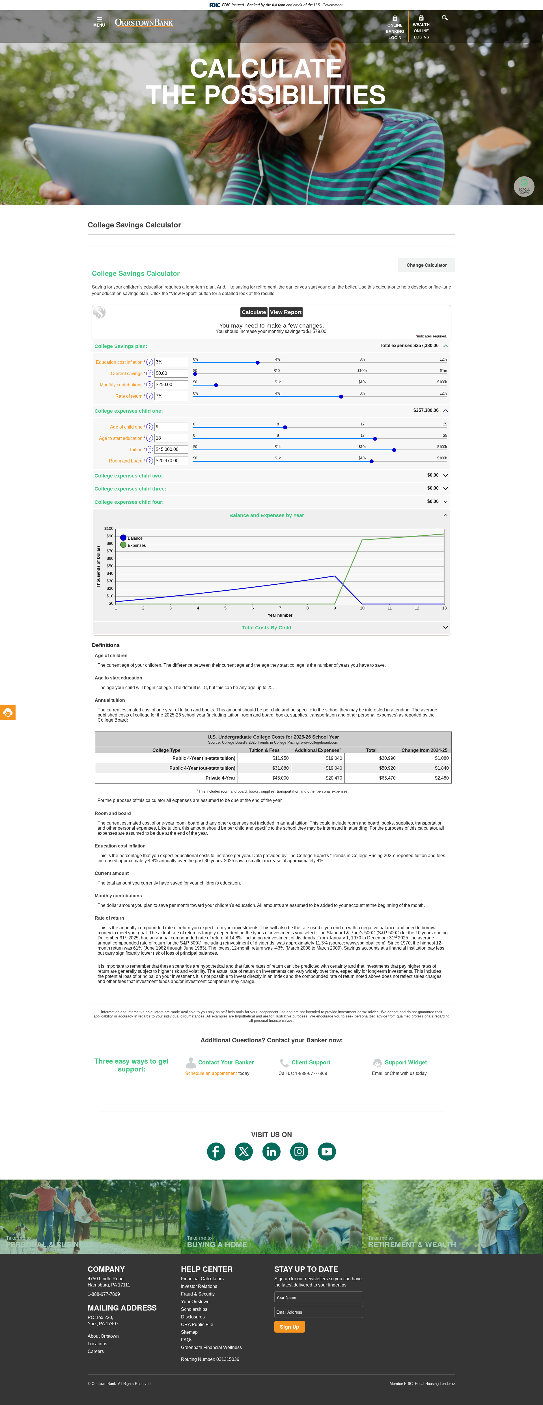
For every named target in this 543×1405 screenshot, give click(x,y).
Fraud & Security (198, 1294)
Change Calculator (427, 265)
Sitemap (189, 1332)
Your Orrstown (195, 1301)
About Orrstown (103, 1336)
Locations (97, 1343)
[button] (271, 346)
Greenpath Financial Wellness (211, 1347)
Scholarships (194, 1309)
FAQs (186, 1339)
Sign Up (289, 1326)
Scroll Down (524, 191)
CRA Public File (197, 1324)
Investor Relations (199, 1286)
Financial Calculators (202, 1278)
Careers (96, 1351)
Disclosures (193, 1316)
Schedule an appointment (211, 1073)
